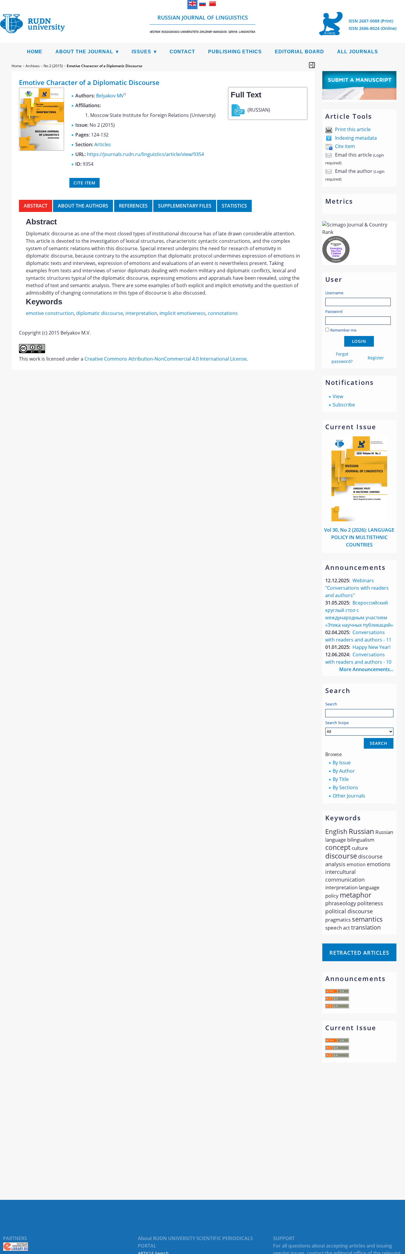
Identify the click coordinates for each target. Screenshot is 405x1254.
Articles (102, 144)
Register (376, 358)
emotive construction (50, 313)
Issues (141, 51)
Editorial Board (299, 51)
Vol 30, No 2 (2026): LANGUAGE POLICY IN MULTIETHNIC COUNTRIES (359, 537)
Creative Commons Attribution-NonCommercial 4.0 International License (165, 359)
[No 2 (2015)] (41, 149)
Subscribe (344, 404)
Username (334, 292)
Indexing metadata (356, 138)
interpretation (141, 313)
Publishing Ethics (235, 51)
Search (331, 704)
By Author (344, 771)
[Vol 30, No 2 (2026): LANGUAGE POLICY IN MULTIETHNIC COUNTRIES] (359, 519)
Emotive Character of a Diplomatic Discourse (104, 65)
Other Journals (349, 795)
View (338, 396)
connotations (223, 313)
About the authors (83, 205)
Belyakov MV (110, 95)
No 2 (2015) (53, 65)
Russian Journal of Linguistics (202, 24)
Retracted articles (359, 952)
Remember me (343, 330)
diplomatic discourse (99, 313)
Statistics (234, 205)
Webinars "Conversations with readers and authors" (357, 588)
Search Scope (337, 722)
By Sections (345, 787)
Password (333, 311)
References (133, 205)
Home (34, 51)
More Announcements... (366, 669)
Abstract (35, 205)
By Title (341, 779)
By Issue (342, 762)
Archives (32, 65)
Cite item (345, 146)
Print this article (353, 129)
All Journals (357, 51)
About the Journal (84, 51)
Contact (182, 51)
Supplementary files (184, 205)
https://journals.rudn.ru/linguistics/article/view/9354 (145, 154)
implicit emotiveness (182, 313)
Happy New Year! (371, 647)
